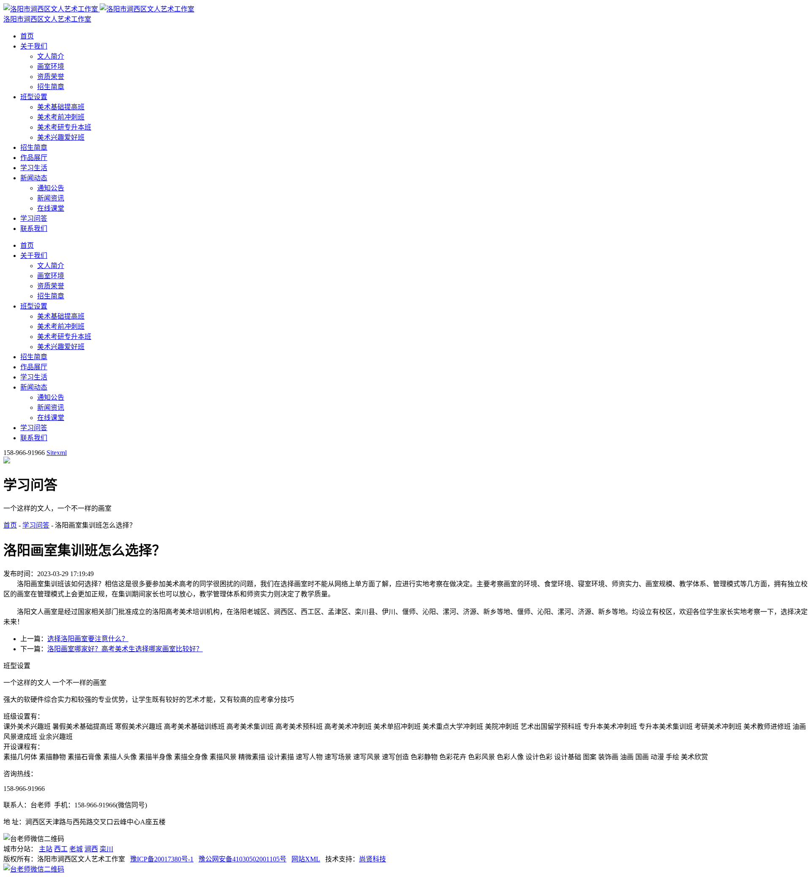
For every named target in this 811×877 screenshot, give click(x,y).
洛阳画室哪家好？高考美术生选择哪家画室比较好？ (125, 648)
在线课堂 (50, 208)
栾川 (106, 849)
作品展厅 (33, 157)
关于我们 (33, 46)
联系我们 (33, 228)
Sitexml (56, 452)
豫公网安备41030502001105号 (242, 859)
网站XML (305, 859)
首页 (27, 36)
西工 (61, 849)
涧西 (91, 849)
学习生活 (33, 167)
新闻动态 (33, 177)
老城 (76, 849)
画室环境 (50, 66)
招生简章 (50, 86)
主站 (45, 849)
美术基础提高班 (60, 107)
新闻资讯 (50, 198)
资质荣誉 (50, 76)
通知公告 (50, 188)
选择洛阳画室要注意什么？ (87, 638)
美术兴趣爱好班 (60, 137)
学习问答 (33, 218)
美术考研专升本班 (64, 127)
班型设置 (33, 96)
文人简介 (50, 56)
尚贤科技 (372, 859)
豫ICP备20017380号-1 (161, 859)
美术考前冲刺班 (60, 117)
